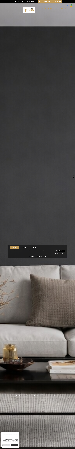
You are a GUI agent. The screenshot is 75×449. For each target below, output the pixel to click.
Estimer (34, 247)
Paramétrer (6, 444)
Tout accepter (14, 444)
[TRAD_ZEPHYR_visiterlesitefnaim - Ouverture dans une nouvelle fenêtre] (70, 6)
